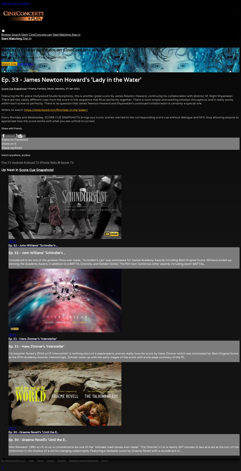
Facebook (8, 136)
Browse (6, 34)
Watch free (9, 64)
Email (22, 136)
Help (31, 460)
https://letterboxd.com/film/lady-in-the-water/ (56, 110)
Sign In (27, 38)
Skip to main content (15, 3)
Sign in (76, 34)
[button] (3, 31)
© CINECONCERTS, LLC (13, 460)
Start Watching (62, 34)
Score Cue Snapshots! (14, 88)
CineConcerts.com (40, 34)
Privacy (51, 460)
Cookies (62, 460)
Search (16, 34)
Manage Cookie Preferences (84, 460)
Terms (40, 460)
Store (24, 34)
